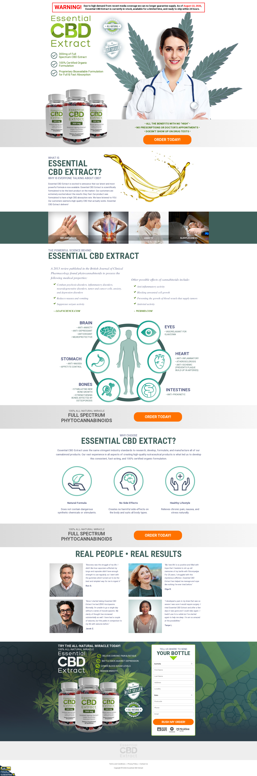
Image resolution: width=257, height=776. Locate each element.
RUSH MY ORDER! (173, 722)
